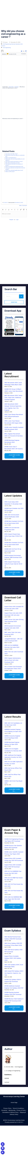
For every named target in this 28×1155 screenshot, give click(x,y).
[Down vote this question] (26, 51)
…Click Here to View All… (14, 675)
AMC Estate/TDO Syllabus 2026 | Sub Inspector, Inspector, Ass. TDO (13, 973)
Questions (17, 86)
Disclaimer (4, 1110)
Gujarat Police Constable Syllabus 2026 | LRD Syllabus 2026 (12, 958)
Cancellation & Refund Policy (10, 1112)
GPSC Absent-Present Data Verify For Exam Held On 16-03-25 (13, 564)
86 (7, 53)
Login (17, 219)
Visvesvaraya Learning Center (14, 1096)
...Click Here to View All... (14, 455)
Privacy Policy (7, 1108)
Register (11, 219)
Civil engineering (7, 47)
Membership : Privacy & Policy (17, 1110)
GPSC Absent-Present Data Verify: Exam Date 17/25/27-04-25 (13, 536)
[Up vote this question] (22, 51)
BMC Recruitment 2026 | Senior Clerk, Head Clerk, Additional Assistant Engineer (13, 397)
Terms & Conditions (18, 1108)
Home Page (11, 86)
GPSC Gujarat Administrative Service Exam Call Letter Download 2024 (12, 660)
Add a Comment (23, 205)
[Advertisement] (14, 15)
